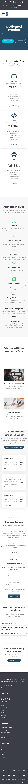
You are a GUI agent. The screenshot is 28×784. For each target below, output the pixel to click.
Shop (21, 782)
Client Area (4, 749)
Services (3, 715)
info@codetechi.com (19, 5)
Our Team (3, 712)
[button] (14, 623)
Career (2, 710)
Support (3, 752)
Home (6, 782)
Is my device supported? (8, 623)
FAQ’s (2, 754)
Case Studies (4, 708)
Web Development (6, 737)
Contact (15, 7)
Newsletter (4, 757)
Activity (11, 782)
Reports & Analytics (6, 735)
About (2, 705)
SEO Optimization (5, 732)
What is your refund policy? (9, 633)
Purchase (14, 105)
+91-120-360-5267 (7, 5)
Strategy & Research (6, 727)
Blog (2, 747)
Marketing (4, 730)
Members (16, 782)
